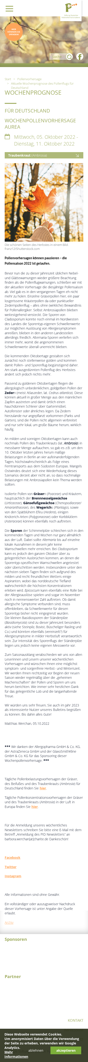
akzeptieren (66, 1050)
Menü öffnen (9, 9)
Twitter (10, 867)
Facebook (12, 857)
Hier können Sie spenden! (14, 32)
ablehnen (35, 1050)
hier (43, 788)
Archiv (9, 922)
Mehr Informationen (16, 1054)
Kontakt (75, 1020)
